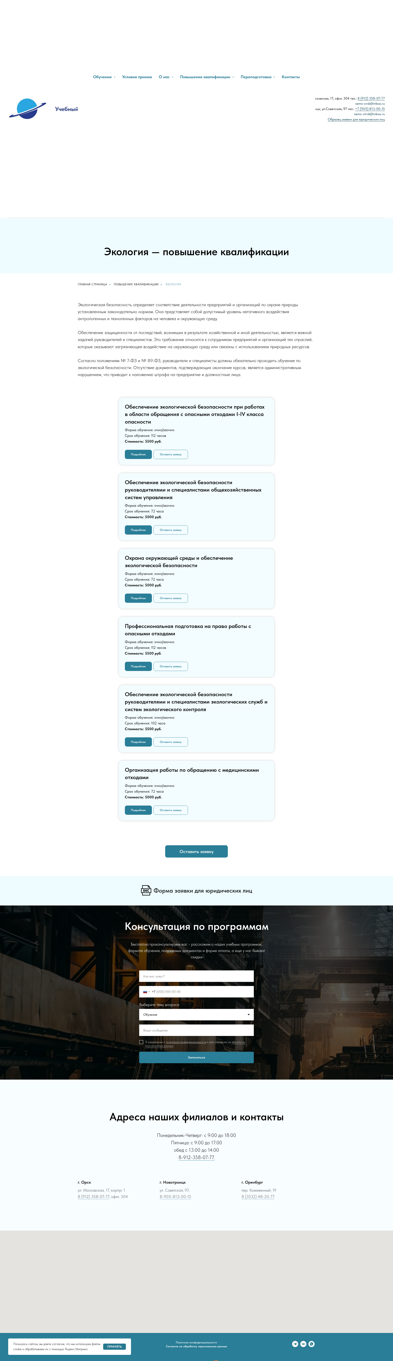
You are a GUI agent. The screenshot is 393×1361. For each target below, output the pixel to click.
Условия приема (137, 76)
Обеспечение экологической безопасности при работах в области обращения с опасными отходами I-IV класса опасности (194, 414)
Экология (173, 284)
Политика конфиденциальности (196, 1342)
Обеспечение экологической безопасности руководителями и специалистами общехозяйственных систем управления (193, 490)
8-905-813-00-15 (175, 1196)
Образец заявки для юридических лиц (356, 119)
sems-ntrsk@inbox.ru (369, 114)
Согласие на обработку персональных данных (196, 1346)
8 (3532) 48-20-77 (258, 1196)
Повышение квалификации (136, 284)
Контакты (291, 76)
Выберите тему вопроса (159, 1004)
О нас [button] (165, 76)
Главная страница (92, 284)
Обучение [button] (103, 76)
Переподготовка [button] (256, 76)
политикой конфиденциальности (186, 1042)
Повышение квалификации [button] (205, 76)
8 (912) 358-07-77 (371, 98)
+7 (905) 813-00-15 (370, 109)
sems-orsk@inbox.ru (370, 103)
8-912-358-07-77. (196, 1157)
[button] (171, 454)
